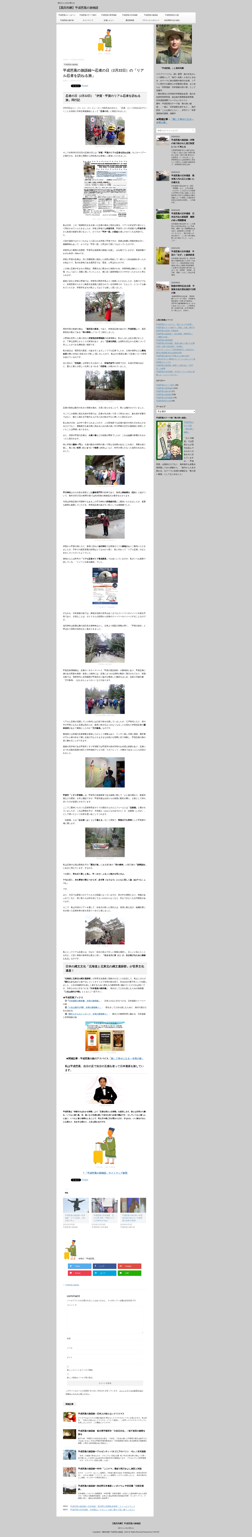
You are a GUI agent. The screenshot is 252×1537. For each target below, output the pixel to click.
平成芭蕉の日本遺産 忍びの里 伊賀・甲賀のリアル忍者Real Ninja (104, 1218)
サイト (69, 1357)
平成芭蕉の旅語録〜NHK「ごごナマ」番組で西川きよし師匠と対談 (110, 1469)
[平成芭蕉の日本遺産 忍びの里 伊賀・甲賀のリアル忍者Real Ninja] (105, 1205)
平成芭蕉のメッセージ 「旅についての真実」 (66, 16)
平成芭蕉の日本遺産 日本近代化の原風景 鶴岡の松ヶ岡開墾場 (182, 216)
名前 (69, 1338)
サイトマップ (88, 20)
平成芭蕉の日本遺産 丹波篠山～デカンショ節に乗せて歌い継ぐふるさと (102, 1510)
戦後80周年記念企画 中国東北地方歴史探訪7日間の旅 (183, 289)
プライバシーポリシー (150, 20)
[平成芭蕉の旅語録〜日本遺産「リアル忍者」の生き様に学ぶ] (76, 1205)
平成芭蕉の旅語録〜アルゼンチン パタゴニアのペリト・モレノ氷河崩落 (112, 1451)
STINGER (155, 1532)
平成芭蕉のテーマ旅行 (87, 15)
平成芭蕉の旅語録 (151, 15)
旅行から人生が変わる (126, 1528)
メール (69, 1348)
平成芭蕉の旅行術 (67, 20)
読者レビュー (109, 20)
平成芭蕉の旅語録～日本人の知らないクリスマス (101, 1414)
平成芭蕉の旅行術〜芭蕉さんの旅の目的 (172, 356)
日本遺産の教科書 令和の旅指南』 (84, 1001)
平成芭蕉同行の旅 (173, 15)
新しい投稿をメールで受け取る (80, 1378)
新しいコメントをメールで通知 (80, 1370)
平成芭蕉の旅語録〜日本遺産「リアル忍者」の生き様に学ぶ (75, 1218)
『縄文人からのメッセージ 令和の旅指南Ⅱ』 (87, 1014)
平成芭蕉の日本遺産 (130, 15)
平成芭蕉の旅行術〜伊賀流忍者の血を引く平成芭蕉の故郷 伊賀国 (132, 1218)
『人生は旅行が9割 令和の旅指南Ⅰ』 (84, 1007)
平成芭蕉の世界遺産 (109, 15)
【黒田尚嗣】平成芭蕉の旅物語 (78, 7)
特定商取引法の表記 (172, 20)
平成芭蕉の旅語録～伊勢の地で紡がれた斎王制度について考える (182, 143)
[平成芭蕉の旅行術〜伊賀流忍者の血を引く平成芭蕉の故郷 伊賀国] (133, 1205)
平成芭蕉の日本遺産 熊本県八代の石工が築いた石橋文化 (182, 178)
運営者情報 (130, 20)
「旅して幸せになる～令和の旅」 (126, 1058)
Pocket (85, 86)
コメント (72, 1305)
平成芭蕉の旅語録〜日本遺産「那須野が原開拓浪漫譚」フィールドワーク (102, 1506)
